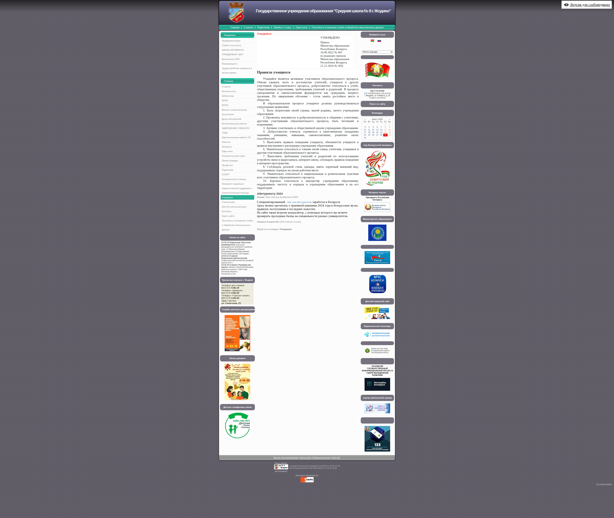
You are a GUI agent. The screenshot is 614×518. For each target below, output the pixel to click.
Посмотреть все (228, 274)
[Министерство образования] (377, 242)
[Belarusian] (373, 44)
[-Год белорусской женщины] (377, 186)
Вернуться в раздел (274, 229)
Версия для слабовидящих (286, 458)
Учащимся (229, 35)
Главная (228, 81)
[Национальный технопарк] (377, 338)
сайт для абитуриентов (299, 202)
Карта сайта (305, 458)
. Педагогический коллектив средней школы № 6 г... (237, 259)
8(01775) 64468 (377, 91)
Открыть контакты (377, 98)
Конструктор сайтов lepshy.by (307, 475)
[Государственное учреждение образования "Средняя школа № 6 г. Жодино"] (281, 469)
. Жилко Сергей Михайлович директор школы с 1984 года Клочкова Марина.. (237, 268)
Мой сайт (336, 458)
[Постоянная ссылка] (290, 222)
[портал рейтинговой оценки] (377, 414)
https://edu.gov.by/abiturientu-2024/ (282, 197)
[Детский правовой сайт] (377, 320)
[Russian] (380, 44)
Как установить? (281, 471)
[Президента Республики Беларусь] (377, 213)
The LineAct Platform (604, 484)
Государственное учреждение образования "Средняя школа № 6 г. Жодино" (323, 10)
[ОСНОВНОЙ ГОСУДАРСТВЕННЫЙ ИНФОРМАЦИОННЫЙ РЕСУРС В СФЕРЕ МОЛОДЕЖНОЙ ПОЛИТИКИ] (377, 392)
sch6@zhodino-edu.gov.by (379, 93)
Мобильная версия (321, 458)
